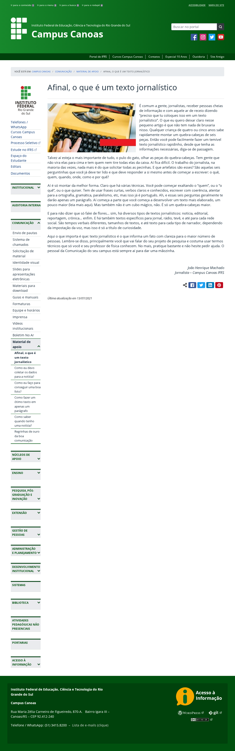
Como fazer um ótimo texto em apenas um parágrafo (25, 404)
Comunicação (63, 71)
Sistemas (18, 585)
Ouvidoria (199, 57)
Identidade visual (26, 262)
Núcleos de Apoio (26, 457)
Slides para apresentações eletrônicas (24, 274)
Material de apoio (87, 71)
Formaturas (21, 304)
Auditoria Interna (26, 205)
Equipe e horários (26, 310)
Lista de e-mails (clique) (90, 725)
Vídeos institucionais (23, 326)
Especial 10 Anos (176, 57)
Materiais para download (24, 288)
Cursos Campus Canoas (127, 57)
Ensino (26, 473)
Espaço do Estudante (18, 158)
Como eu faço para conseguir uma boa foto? (27, 387)
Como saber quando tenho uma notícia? (24, 421)
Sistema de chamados (21, 242)
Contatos (154, 57)
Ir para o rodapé (92, 5)
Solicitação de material (23, 253)
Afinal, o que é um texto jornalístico (25, 357)
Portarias (20, 643)
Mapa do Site (216, 5)
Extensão (26, 513)
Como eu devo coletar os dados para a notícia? (25, 372)
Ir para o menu (46, 5)
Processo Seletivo (24, 143)
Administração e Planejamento (26, 551)
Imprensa (20, 317)
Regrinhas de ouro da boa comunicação (26, 435)
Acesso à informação (26, 662)
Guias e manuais (25, 297)
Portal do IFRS (98, 57)
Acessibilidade (197, 5)
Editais (16, 166)
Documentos (20, 173)
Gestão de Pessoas (26, 533)
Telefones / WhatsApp (19, 124)
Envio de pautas (25, 233)
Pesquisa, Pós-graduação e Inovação (26, 495)
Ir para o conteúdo (22, 5)
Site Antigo (217, 57)
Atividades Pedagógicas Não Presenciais (25, 624)
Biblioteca (26, 603)
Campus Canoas (41, 71)
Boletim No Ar (23, 335)
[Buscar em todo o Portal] (220, 26)
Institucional (26, 187)
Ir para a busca (68, 5)
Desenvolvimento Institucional (26, 569)
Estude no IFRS (22, 149)
